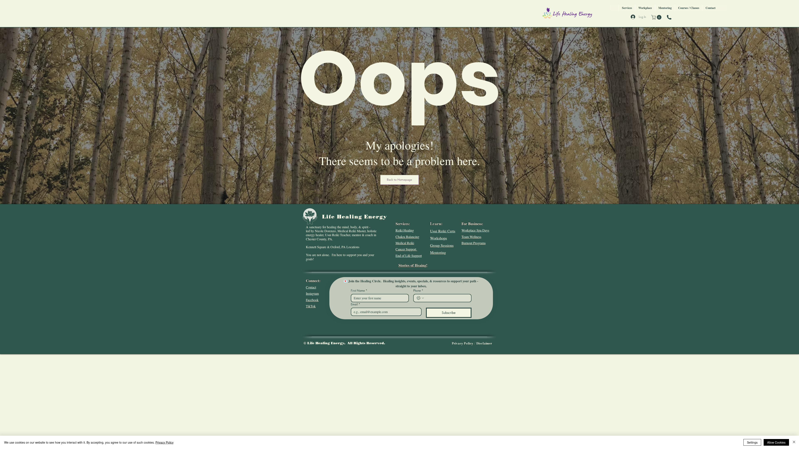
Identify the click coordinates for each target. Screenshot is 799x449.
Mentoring (438, 252)
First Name (359, 290)
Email (355, 304)
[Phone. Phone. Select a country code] (420, 298)
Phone (418, 290)
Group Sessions (442, 245)
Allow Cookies (776, 442)
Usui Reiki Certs (442, 230)
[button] (657, 17)
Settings (752, 442)
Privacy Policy (164, 442)
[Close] (794, 442)
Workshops (438, 238)
